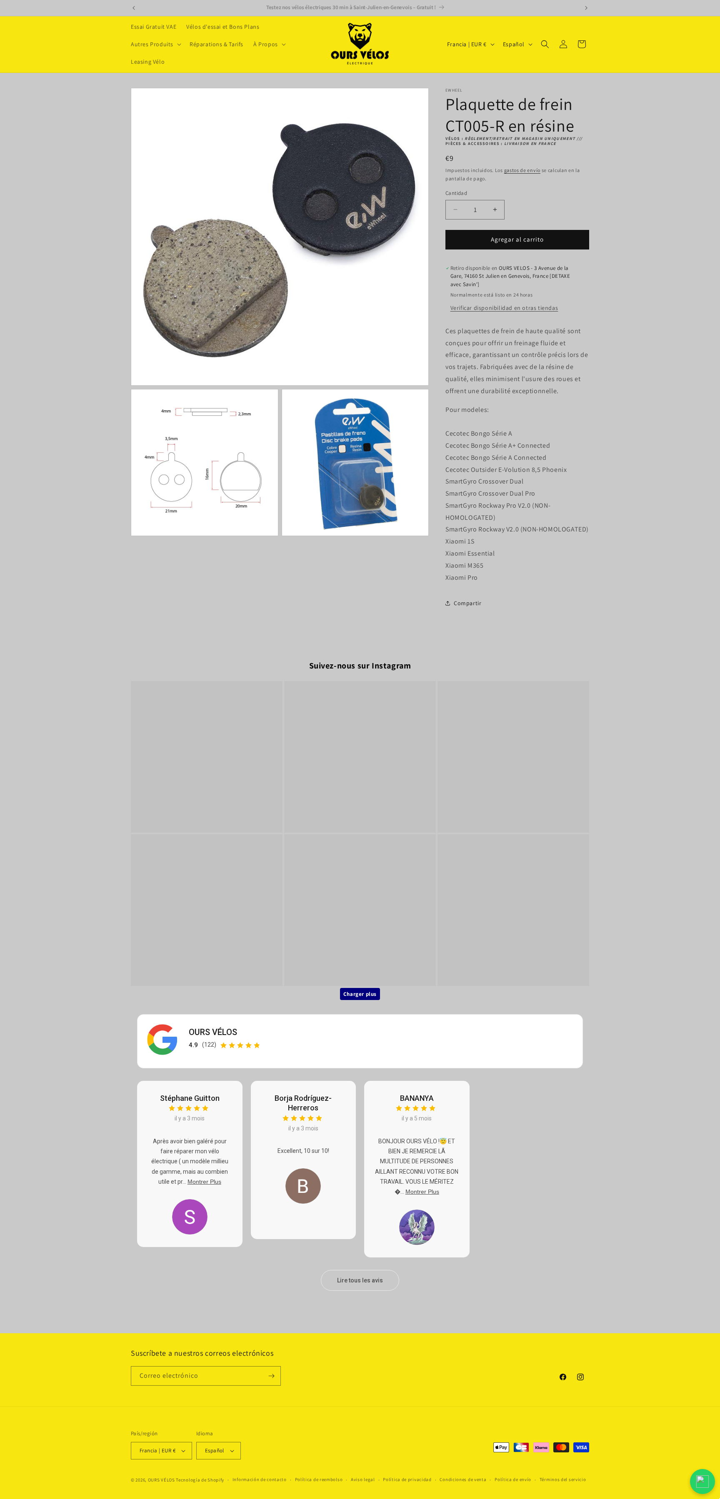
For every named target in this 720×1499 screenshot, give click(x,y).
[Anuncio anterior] (134, 8)
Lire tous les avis (360, 1280)
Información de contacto (259, 1479)
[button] (155, 44)
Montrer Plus (204, 1181)
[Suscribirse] (271, 1376)
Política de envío (513, 1479)
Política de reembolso (319, 1479)
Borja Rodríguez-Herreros (303, 1103)
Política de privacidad (407, 1479)
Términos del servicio (563, 1479)
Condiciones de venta (463, 1479)
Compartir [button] (467, 603)
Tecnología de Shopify (200, 1480)
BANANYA (417, 1098)
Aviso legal (363, 1479)
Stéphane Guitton (190, 1098)
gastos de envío (522, 170)
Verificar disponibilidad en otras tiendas (504, 308)
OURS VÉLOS (213, 1032)
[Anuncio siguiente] (586, 8)
